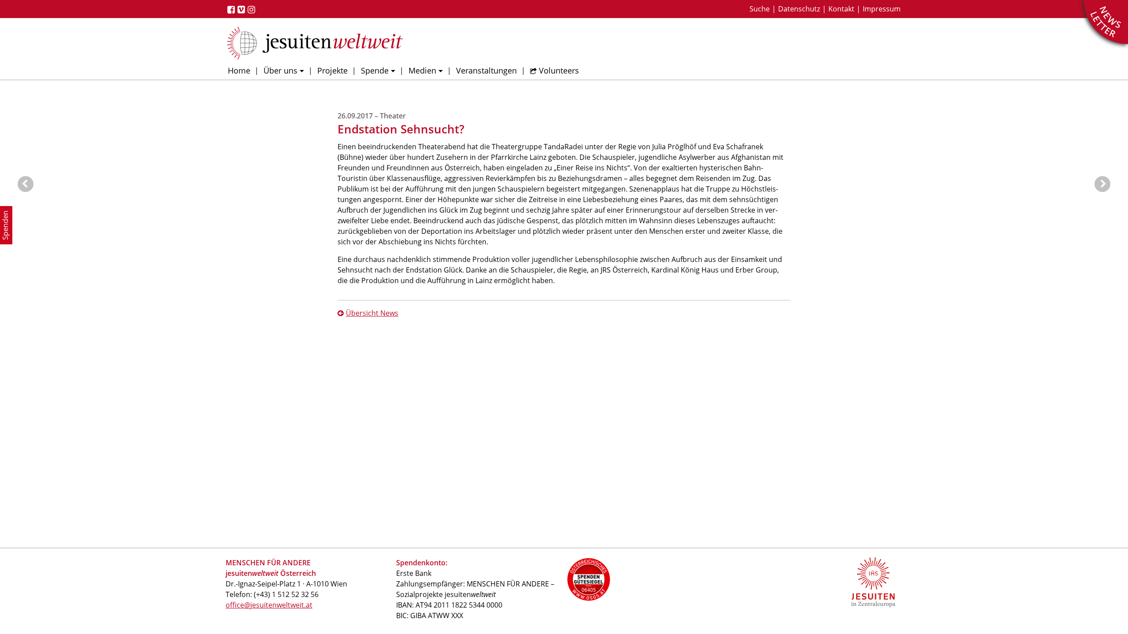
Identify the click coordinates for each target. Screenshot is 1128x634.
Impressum (882, 9)
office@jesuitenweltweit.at (269, 605)
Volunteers (559, 70)
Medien (422, 70)
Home (239, 70)
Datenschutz (799, 9)
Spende (375, 70)
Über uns (280, 70)
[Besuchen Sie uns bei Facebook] (232, 10)
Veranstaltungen (486, 70)
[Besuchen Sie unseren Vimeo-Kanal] (242, 10)
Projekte (332, 70)
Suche (760, 9)
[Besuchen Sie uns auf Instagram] (253, 10)
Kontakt (841, 9)
